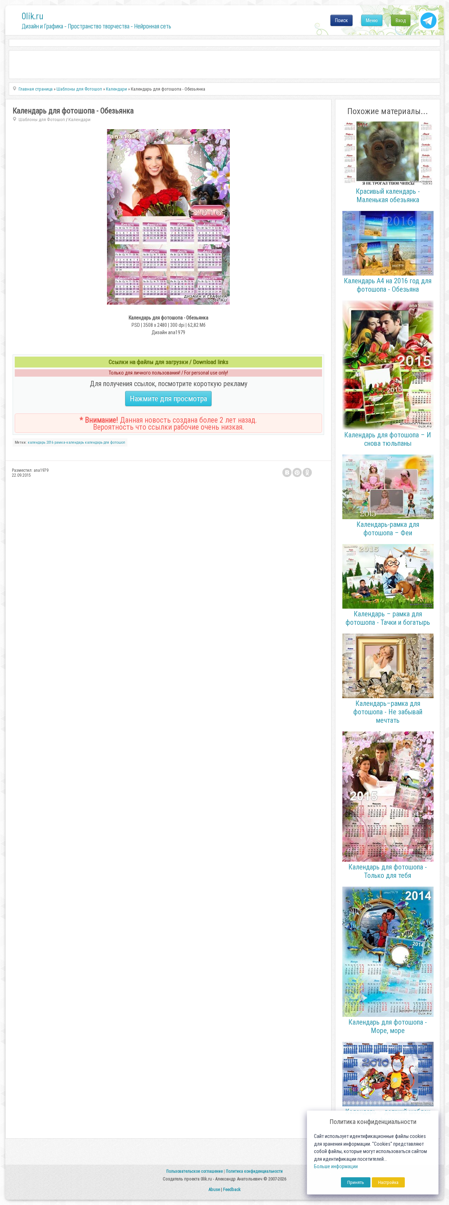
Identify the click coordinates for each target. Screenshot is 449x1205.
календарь (36, 442)
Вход (401, 20)
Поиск (341, 20)
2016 (49, 442)
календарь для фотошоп (105, 442)
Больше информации (336, 1167)
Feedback (232, 1189)
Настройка (388, 1182)
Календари (79, 119)
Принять (355, 1182)
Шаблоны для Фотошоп (42, 119)
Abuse (214, 1189)
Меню (372, 20)
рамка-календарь (69, 442)
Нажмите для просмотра (168, 398)
